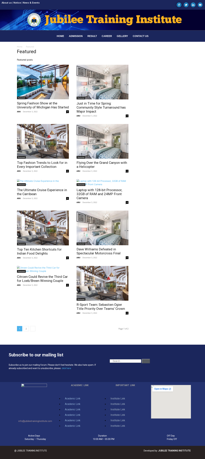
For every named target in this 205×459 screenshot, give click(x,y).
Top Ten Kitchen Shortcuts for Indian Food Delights (39, 251)
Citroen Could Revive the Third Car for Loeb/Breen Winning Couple (42, 279)
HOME (60, 36)
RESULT (92, 36)
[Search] (146, 361)
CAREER (107, 36)
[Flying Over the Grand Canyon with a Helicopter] (102, 141)
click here (66, 368)
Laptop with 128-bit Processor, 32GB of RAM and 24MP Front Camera (99, 194)
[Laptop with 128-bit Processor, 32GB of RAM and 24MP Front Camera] (102, 182)
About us (7, 2)
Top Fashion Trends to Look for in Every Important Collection (42, 165)
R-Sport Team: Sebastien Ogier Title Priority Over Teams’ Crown (101, 307)
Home (19, 46)
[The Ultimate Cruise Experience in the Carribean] (43, 182)
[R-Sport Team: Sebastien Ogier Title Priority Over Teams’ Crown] (102, 283)
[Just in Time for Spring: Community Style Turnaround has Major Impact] (102, 82)
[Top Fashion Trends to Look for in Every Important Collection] (43, 141)
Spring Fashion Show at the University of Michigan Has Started (43, 105)
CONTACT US (140, 36)
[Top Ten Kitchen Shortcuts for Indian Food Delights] (43, 228)
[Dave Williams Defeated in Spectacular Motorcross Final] (102, 228)
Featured (21, 98)
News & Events (31, 2)
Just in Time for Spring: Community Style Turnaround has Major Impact (101, 107)
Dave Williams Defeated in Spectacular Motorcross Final (99, 251)
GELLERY (122, 36)
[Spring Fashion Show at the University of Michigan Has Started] (43, 82)
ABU (19, 111)
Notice (17, 2)
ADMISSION (76, 36)
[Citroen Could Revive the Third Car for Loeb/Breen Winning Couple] (43, 269)
